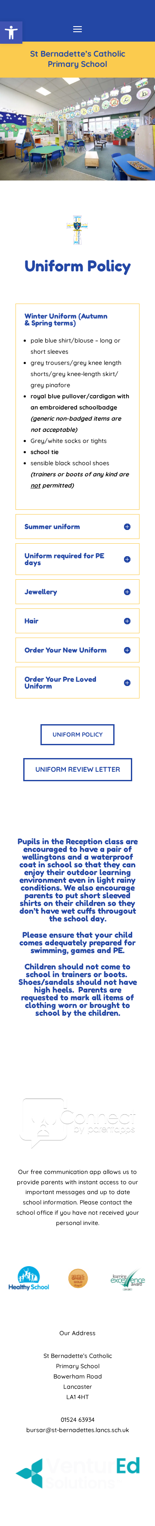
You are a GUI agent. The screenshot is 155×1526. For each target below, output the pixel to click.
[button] (11, 32)
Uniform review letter (77, 769)
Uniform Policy (77, 734)
